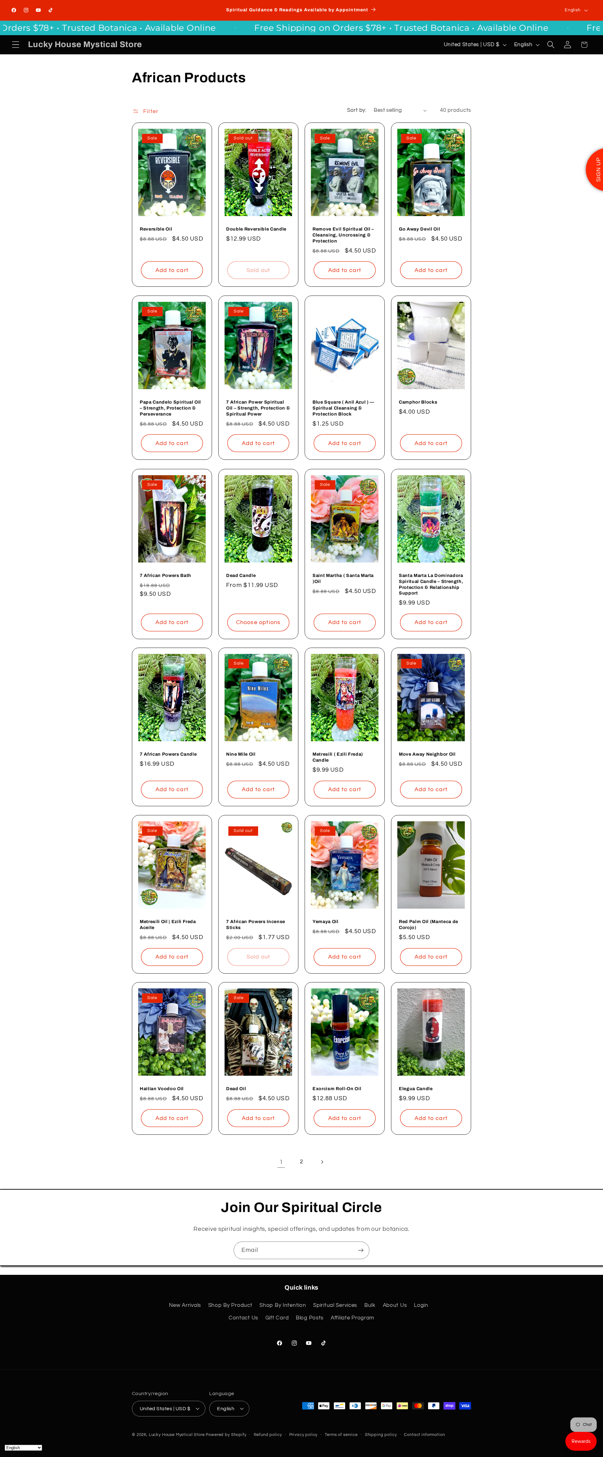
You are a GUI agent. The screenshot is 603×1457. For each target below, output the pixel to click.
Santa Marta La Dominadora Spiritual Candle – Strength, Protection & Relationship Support (431, 584)
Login (421, 1305)
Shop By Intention (282, 1305)
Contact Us (243, 1318)
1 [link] (281, 1162)
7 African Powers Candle (168, 754)
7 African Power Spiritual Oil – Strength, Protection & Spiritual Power (258, 408)
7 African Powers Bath (165, 575)
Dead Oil (236, 1088)
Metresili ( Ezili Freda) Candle (337, 757)
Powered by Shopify (226, 1434)
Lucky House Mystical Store (177, 1434)
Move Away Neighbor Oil (427, 754)
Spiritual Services (335, 1305)
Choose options (258, 622)
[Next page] (321, 1162)
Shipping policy (381, 1434)
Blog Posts (309, 1318)
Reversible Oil (156, 229)
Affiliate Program (352, 1318)
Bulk (370, 1305)
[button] (16, 44)
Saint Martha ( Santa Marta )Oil (343, 578)
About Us (395, 1305)
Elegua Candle (416, 1088)
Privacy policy (303, 1434)
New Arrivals (185, 1305)
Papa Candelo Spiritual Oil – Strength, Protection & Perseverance (170, 408)
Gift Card (277, 1318)
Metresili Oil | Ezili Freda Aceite (168, 924)
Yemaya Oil (325, 921)
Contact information (424, 1434)
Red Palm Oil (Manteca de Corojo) (428, 924)
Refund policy (268, 1434)
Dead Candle (241, 575)
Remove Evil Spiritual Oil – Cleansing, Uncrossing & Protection (343, 235)
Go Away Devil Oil (419, 229)
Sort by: (356, 110)
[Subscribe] (360, 1250)
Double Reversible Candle (256, 229)
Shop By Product (230, 1305)
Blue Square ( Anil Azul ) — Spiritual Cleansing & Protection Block (343, 408)
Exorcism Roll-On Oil (336, 1088)
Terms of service (341, 1434)
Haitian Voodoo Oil (162, 1088)
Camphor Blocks (418, 402)
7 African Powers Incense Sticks (255, 924)
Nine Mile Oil (241, 754)
